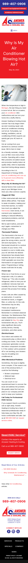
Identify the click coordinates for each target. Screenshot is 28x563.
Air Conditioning (16, 484)
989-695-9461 (11, 418)
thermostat (6, 211)
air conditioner (10, 113)
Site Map (19, 555)
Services (8, 541)
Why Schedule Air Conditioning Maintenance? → (15, 474)
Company (19, 546)
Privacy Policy (11, 555)
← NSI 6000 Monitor (9, 469)
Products (19, 541)
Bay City (16, 320)
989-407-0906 (16, 446)
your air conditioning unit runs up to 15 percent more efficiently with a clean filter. (14, 177)
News (14, 552)
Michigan (5, 108)
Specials (8, 546)
